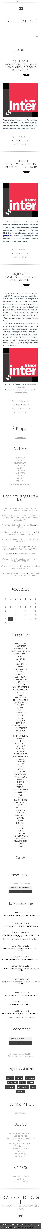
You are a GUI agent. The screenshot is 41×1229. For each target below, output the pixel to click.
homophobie (30, 1078)
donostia (10, 1078)
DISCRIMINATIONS (20, 687)
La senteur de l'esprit (25, 554)
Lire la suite (20, 437)
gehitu (31, 1082)
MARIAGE (20, 746)
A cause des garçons (20, 1148)
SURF (20, 820)
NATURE (20, 764)
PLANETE (20, 784)
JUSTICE (20, 738)
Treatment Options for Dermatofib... (18, 525)
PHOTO (20, 782)
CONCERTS (20, 674)
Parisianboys (20, 1146)
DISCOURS (20, 684)
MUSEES (20, 759)
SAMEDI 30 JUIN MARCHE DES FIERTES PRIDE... (20, 926)
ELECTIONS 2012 (20, 700)
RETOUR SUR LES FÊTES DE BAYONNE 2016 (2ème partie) (20, 982)
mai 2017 (21, 468)
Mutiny (9, 554)
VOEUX (21, 843)
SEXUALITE (20, 810)
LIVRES (21, 741)
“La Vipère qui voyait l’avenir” (14, 573)
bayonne (20, 1091)
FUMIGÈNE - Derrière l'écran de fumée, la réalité (22, 574)
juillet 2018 (20, 457)
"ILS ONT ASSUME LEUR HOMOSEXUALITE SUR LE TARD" (21, 165)
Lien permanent (21, 137)
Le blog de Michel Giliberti (20, 1143)
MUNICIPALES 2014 (20, 756)
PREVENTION (20, 792)
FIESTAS (20, 715)
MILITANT (20, 751)
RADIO (26, 140)
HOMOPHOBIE (20, 728)
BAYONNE (20, 659)
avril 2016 (20, 480)
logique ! (5, 539)
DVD (20, 695)
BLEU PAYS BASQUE (20, 1176)
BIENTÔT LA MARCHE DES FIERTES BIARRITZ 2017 (20, 959)
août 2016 (20, 470)
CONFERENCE (20, 677)
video (33, 1087)
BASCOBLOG (20, 653)
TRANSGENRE (21, 838)
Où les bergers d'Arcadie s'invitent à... (18, 559)
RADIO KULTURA (20, 1181)
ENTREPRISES (20, 702)
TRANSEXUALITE (20, 836)
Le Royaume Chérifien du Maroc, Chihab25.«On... (24, 518)
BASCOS (20, 656)
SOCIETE (20, 812)
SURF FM (20, 1179)
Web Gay (20, 1151)
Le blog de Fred (20, 1136)
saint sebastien (23, 1087)
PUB (20, 795)
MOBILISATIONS (20, 753)
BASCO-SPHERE (20, 648)
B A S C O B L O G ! (20, 20)
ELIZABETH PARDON (20, 561)
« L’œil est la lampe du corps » (15, 546)
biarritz (22, 1082)
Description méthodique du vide (20, 1138)
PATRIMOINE (20, 774)
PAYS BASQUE (20, 777)
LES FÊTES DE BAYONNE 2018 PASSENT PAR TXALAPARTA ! (20, 916)
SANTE (20, 805)
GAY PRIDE (20, 720)
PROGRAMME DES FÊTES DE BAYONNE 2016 (20, 995)
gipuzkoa (19, 1078)
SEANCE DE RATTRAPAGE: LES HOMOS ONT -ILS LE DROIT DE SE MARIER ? (20, 67)
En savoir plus (11, 1227)
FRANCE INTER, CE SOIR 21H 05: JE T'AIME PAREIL (21, 278)
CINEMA (20, 671)
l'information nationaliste (25, 510)
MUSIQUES (20, 761)
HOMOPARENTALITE (21, 725)
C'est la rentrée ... (8, 566)
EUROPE (20, 705)
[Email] (21, 8)
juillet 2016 (20, 473)
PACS (20, 769)
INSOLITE (20, 733)
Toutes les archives (21, 484)
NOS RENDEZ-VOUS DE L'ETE (20, 1004)
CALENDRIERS (20, 669)
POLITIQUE (20, 787)
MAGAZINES (20, 743)
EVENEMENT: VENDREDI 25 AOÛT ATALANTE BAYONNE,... (20, 949)
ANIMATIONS (20, 643)
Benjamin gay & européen (20, 1133)
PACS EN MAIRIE (20, 771)
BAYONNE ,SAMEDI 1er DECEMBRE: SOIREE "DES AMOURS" (20, 936)
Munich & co (20, 1156)
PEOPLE (20, 779)
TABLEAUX (20, 823)
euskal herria (12, 1082)
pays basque (10, 1087)
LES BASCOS (20, 1113)
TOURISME (20, 833)
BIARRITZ (20, 664)
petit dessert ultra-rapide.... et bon (17, 532)
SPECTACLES (20, 815)
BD (20, 661)
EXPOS (20, 710)
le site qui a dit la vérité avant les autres (26, 540)
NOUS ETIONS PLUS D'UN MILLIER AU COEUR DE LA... (20, 1014)
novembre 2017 (20, 463)
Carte (20, 857)
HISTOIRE (20, 723)
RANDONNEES (20, 800)
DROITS (20, 692)
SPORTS (20, 818)
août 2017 (20, 465)
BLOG (20, 666)
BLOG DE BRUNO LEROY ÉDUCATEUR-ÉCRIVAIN (21, 547)
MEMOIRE (20, 748)
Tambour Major (20, 1153)
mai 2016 (21, 478)
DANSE (21, 682)
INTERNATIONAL (20, 736)
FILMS (20, 718)
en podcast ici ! (30, 128)
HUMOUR (20, 730)
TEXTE (20, 828)
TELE (20, 825)
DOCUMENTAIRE (20, 689)
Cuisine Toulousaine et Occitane (23, 533)
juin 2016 (21, 475)
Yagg (20, 1141)
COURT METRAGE (20, 679)
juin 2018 (21, 460)
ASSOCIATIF (20, 646)
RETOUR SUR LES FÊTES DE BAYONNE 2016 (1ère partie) (20, 969)
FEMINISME (20, 712)
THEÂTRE (20, 830)
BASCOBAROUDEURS (20, 651)
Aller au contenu (8, 4)
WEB (20, 846)
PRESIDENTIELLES (20, 789)
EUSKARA (20, 707)
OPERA (20, 766)
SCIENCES (20, 807)
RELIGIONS (20, 802)
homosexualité (23, 408)
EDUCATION (20, 697)
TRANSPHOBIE (20, 841)
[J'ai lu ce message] (39, 1224)
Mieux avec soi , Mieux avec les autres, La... (26, 567)
